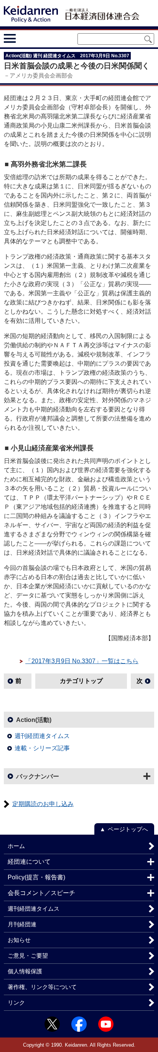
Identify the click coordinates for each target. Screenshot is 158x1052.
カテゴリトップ (81, 681)
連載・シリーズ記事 (42, 748)
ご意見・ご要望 (28, 955)
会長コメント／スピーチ (41, 893)
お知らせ (19, 940)
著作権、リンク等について (42, 987)
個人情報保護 (25, 971)
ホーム (16, 846)
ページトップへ (128, 829)
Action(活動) (33, 720)
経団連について (29, 861)
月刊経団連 (22, 924)
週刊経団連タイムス (42, 736)
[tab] (24, 38)
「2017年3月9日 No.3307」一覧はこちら (81, 661)
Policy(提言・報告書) (36, 877)
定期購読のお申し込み (43, 804)
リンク (16, 1002)
